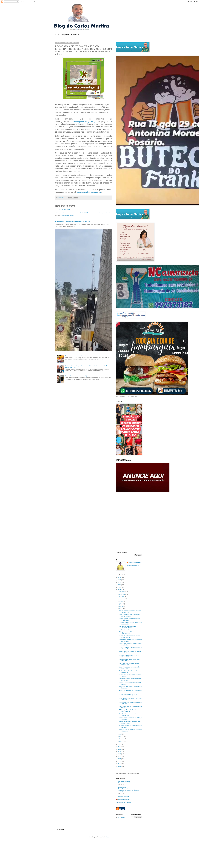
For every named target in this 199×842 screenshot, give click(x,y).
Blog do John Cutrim (124, 799)
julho (121, 604)
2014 (119, 759)
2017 (119, 751)
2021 (119, 589)
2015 (119, 756)
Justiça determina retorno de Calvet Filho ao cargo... (129, 656)
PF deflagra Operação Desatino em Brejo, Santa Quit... (129, 710)
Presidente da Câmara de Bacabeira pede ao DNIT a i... (129, 636)
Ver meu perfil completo (132, 565)
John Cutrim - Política (124, 802)
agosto (121, 601)
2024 (119, 582)
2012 (119, 763)
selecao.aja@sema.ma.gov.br (89, 192)
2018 (119, 749)
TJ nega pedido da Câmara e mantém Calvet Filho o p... (130, 632)
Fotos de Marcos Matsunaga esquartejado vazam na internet (82, 376)
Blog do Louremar (123, 796)
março (121, 736)
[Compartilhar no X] (73, 198)
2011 (119, 766)
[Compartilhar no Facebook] (75, 198)
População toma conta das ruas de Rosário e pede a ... (129, 663)
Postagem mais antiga (105, 213)
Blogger (108, 837)
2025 (119, 580)
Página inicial (84, 213)
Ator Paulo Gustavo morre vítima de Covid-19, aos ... (129, 714)
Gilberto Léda (122, 787)
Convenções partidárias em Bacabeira (76, 356)
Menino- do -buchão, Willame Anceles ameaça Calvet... (130, 722)
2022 (119, 587)
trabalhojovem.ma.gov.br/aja (84, 122)
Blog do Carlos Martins (134, 562)
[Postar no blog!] (71, 198)
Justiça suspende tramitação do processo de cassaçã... (128, 695)
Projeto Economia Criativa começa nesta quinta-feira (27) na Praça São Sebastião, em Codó (128, 790)
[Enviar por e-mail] (69, 198)
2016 (119, 754)
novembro (122, 594)
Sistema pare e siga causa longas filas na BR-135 (72, 221)
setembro (122, 599)
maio (121, 608)
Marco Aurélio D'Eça (124, 781)
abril (120, 734)
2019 (119, 747)
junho (121, 606)
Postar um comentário (64, 209)
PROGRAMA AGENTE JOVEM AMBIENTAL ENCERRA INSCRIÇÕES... (127, 628)
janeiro (121, 741)
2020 (119, 744)
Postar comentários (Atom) (67, 215)
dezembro (122, 592)
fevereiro (122, 739)
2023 (119, 585)
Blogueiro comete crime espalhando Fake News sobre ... (129, 615)
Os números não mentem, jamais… (127, 782)
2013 (119, 761)
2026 (119, 577)
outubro (121, 596)
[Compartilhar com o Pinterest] (77, 198)
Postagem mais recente (62, 213)
